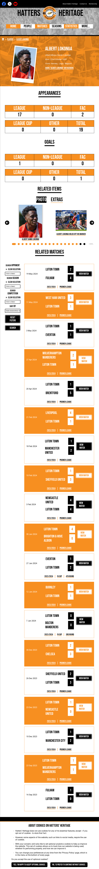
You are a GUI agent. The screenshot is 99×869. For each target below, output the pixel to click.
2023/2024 (51, 287)
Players (10, 39)
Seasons (57, 26)
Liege (61, 63)
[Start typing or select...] (12, 273)
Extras (57, 200)
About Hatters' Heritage (70, 4)
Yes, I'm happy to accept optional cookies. (29, 864)
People (28, 26)
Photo (41, 200)
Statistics (71, 26)
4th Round (70, 576)
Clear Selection (14, 269)
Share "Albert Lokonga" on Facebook (59, 68)
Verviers (54, 63)
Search (13, 327)
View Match (84, 273)
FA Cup (59, 576)
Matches (42, 26)
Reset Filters (13, 319)
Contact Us (83, 4)
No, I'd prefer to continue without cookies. (69, 864)
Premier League (65, 287)
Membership (93, 4)
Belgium (68, 63)
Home (13, 26)
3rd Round (70, 634)
